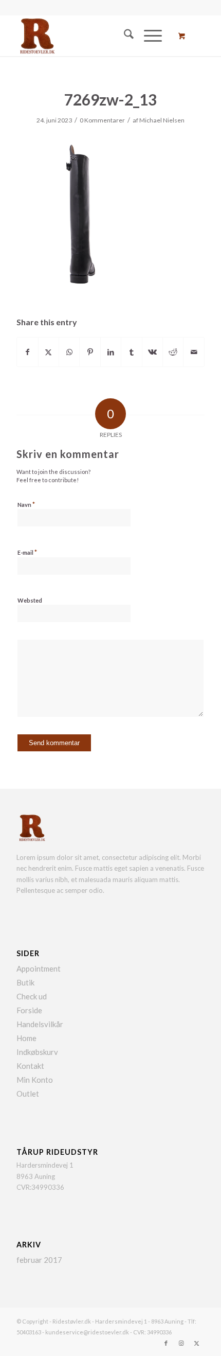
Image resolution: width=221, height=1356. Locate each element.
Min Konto (34, 1079)
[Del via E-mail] (193, 352)
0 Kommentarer (102, 120)
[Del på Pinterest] (90, 352)
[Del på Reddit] (173, 352)
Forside (29, 1010)
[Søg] (124, 35)
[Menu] (148, 35)
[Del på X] (49, 352)
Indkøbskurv (37, 1051)
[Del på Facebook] (27, 352)
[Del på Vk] (152, 352)
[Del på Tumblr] (131, 352)
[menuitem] (124, 35)
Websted (29, 600)
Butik (25, 982)
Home (26, 1038)
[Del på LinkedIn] (111, 352)
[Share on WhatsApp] (69, 352)
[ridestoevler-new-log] (91, 35)
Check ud (31, 996)
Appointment (38, 968)
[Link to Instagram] (181, 1343)
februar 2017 (39, 1259)
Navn (26, 504)
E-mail (27, 552)
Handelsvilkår (39, 1024)
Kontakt (30, 1065)
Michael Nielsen (162, 120)
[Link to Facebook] (166, 1343)
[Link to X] (197, 1343)
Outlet (27, 1093)
